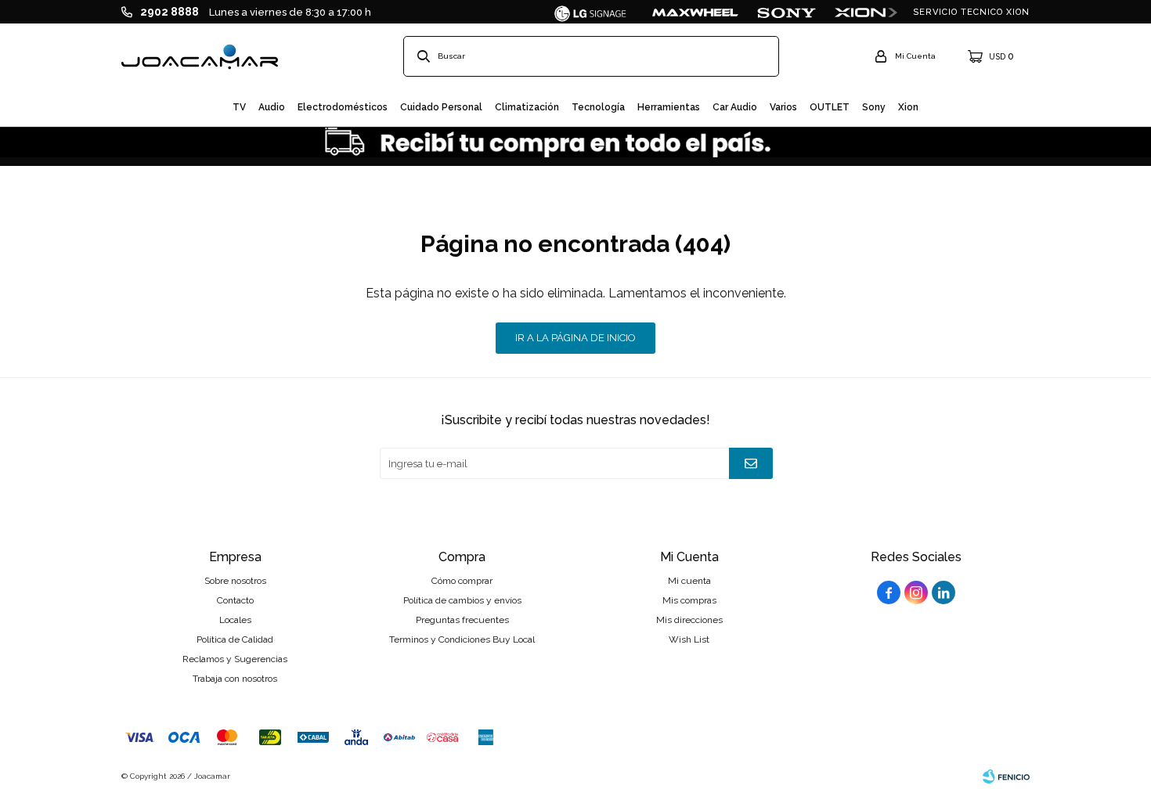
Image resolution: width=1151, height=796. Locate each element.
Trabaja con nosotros (235, 678)
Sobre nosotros (235, 580)
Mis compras (689, 600)
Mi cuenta (689, 580)
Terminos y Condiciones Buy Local (462, 639)
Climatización (527, 107)
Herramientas (668, 107)
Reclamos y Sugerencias (234, 659)
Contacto (235, 600)
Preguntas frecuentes (462, 619)
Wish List (689, 639)
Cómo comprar (462, 580)
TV (239, 107)
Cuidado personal (441, 107)
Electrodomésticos (343, 107)
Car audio (735, 107)
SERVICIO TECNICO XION (971, 12)
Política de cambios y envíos (462, 600)
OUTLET (830, 107)
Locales (235, 619)
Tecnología (598, 107)
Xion (908, 107)
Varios (783, 107)
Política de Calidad (235, 639)
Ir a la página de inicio (575, 338)
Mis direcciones (689, 619)
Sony (874, 107)
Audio (271, 107)
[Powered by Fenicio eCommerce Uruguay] (1006, 776)
